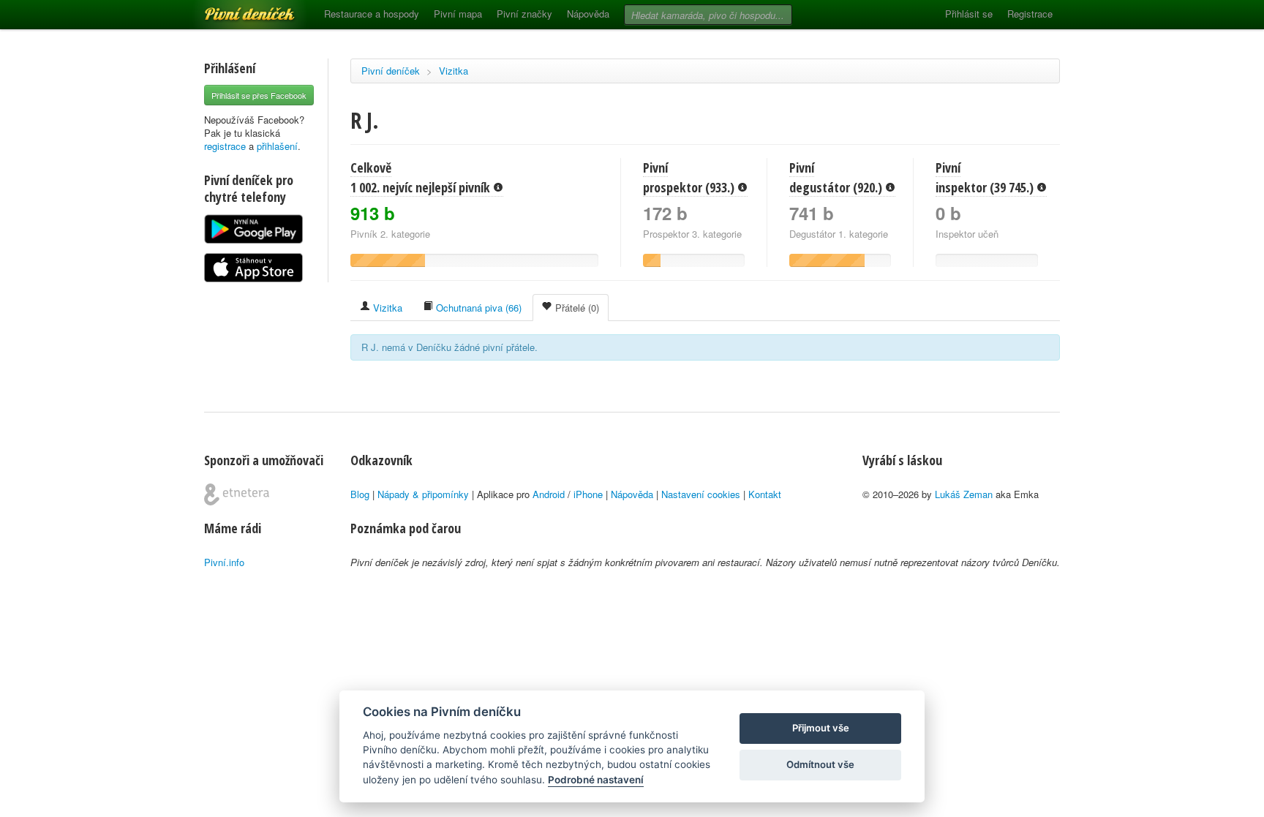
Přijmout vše (820, 728)
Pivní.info (224, 562)
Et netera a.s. (236, 494)
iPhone (588, 494)
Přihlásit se (969, 13)
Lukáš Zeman (964, 494)
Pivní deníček (233, 9)
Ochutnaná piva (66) (477, 308)
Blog (359, 494)
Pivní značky (524, 13)
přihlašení (277, 146)
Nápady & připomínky (423, 494)
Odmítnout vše (820, 764)
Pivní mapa (458, 13)
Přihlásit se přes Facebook (258, 95)
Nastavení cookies (700, 494)
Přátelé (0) (575, 308)
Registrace (1030, 13)
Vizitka (453, 71)
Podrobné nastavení (596, 780)
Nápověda (588, 13)
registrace (225, 146)
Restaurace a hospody (371, 13)
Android (549, 494)
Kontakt (764, 494)
